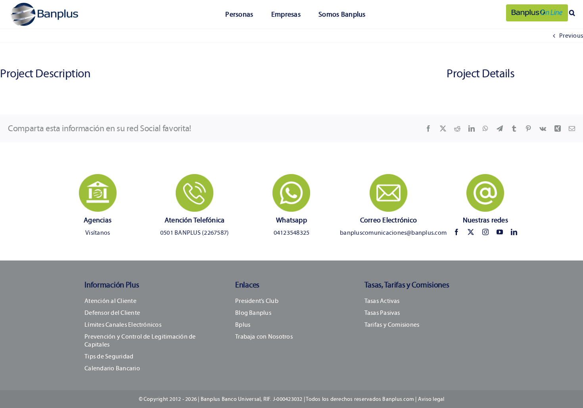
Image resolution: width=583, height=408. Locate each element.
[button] (572, 12)
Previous (571, 35)
